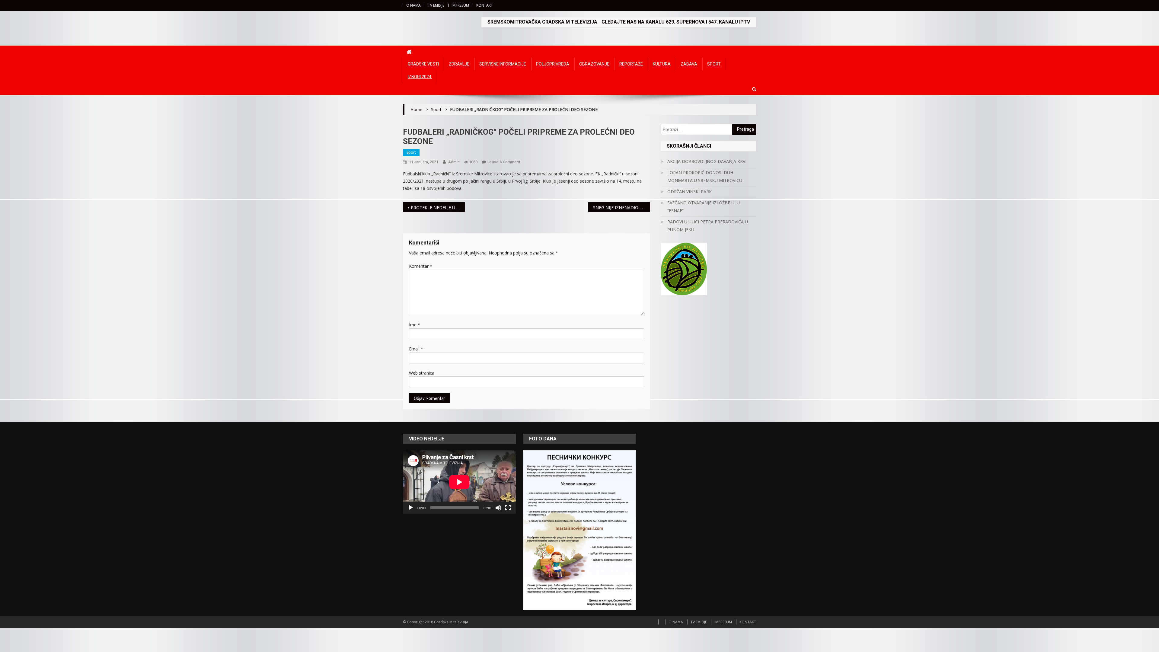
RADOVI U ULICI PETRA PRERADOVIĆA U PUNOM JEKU (707, 225)
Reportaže (631, 64)
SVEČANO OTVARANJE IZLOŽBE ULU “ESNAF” (703, 206)
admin (454, 162)
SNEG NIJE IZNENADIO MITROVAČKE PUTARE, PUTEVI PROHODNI (621, 207)
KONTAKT (484, 5)
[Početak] (411, 508)
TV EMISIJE (436, 5)
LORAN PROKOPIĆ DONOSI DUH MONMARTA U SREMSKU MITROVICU (704, 176)
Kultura (662, 64)
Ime (414, 325)
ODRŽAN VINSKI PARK (689, 191)
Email (416, 349)
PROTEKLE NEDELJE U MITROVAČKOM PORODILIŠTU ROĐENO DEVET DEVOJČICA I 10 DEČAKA (438, 207)
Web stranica (421, 373)
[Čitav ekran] (508, 508)
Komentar (420, 266)
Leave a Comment (503, 162)
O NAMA (413, 5)
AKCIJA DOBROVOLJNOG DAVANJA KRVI (706, 161)
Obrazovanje (594, 64)
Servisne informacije (502, 64)
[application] (459, 482)
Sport (714, 64)
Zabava (689, 64)
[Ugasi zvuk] (498, 508)
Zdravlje (459, 64)
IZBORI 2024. (420, 76)
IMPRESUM (460, 5)
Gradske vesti (423, 64)
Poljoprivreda (552, 64)
